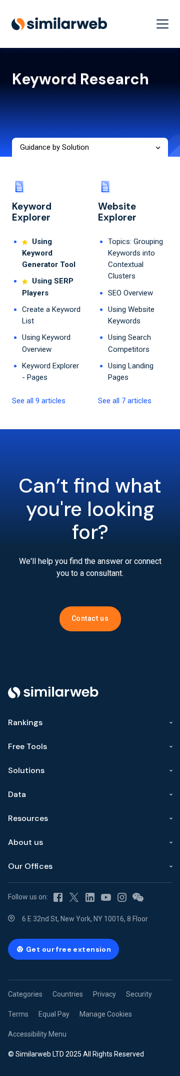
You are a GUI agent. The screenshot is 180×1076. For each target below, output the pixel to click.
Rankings (25, 722)
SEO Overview (130, 292)
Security (139, 994)
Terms (18, 1014)
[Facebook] (58, 897)
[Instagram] (122, 897)
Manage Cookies (106, 1014)
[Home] (59, 23)
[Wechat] (138, 897)
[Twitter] (74, 897)
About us (25, 842)
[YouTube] (106, 897)
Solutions (26, 770)
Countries (67, 994)
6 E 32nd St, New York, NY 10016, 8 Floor (85, 919)
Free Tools (27, 746)
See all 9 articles (39, 400)
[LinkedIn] (90, 897)
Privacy (104, 994)
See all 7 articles (125, 400)
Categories (25, 994)
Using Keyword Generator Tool (49, 253)
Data (17, 794)
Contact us (90, 618)
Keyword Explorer (32, 212)
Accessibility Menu (37, 1034)
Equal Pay (54, 1014)
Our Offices (30, 866)
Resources (28, 818)
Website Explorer (117, 212)
